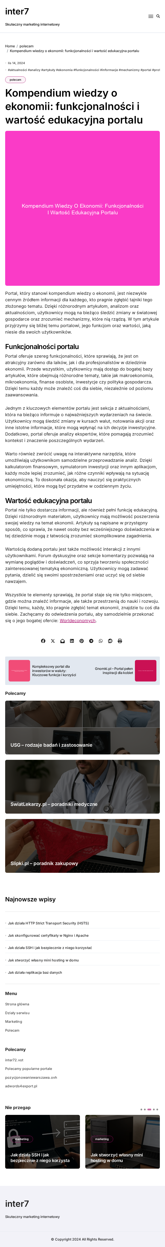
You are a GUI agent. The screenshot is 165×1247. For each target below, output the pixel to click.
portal (146, 70)
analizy (35, 70)
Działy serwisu (17, 1013)
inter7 (17, 11)
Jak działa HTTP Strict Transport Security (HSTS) (48, 923)
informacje (110, 70)
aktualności (18, 70)
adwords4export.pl (21, 1086)
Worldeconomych (78, 620)
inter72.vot (14, 1060)
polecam (15, 79)
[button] (153, 1141)
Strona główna (17, 1004)
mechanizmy (130, 70)
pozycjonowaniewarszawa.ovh (31, 1077)
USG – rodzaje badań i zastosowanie (51, 745)
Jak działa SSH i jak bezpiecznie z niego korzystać (50, 948)
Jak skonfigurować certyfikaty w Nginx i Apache (48, 935)
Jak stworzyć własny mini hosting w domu (43, 960)
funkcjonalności (87, 70)
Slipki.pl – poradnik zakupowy (44, 863)
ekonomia (65, 70)
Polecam (12, 1030)
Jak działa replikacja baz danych (35, 972)
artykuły (49, 70)
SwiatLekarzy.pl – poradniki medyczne (54, 804)
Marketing (13, 1021)
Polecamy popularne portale (28, 1068)
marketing (22, 1139)
